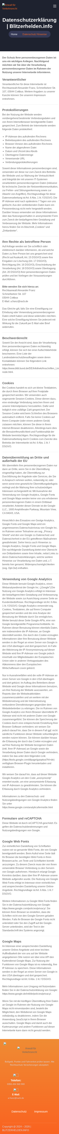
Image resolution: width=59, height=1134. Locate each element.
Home (14, 34)
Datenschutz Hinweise (35, 34)
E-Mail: (16, 1094)
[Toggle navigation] (54, 6)
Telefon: (16, 1080)
